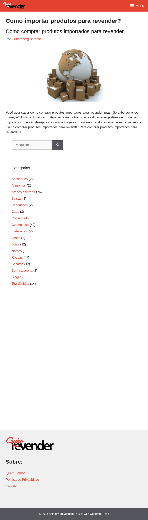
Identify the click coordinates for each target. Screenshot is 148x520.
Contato (11, 486)
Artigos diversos (23, 192)
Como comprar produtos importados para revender (65, 31)
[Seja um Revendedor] (14, 6)
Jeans (16, 238)
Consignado (20, 218)
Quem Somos (15, 473)
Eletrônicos (20, 231)
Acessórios (20, 179)
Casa (15, 212)
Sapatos (17, 264)
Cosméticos (20, 225)
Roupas (17, 257)
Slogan (16, 277)
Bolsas (16, 198)
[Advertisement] (40, 359)
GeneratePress (99, 513)
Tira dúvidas (20, 284)
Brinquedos (20, 205)
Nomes (17, 251)
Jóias (15, 244)
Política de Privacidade (22, 479)
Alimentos (19, 185)
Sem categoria (22, 270)
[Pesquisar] (57, 145)
